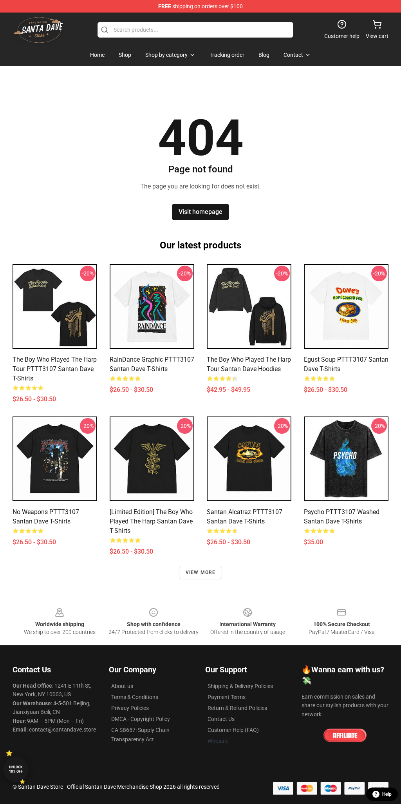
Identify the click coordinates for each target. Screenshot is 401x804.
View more (201, 572)
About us (122, 686)
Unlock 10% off (16, 769)
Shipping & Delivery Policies (240, 686)
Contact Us (221, 719)
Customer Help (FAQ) (233, 730)
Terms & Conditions (134, 697)
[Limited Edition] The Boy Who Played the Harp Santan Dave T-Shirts (151, 521)
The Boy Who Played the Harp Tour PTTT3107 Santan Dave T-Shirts (55, 369)
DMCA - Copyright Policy (140, 719)
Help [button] (387, 794)
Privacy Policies (130, 708)
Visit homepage (200, 211)
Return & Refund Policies (237, 708)
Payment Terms (227, 697)
